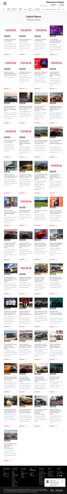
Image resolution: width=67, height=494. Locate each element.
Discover (54, 9)
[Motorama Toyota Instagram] (60, 475)
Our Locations (45, 5)
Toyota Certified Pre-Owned (42, 483)
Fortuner (14, 480)
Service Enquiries (50, 473)
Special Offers (20, 9)
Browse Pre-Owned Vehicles (42, 472)
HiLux (22, 471)
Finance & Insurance (37, 9)
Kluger (13, 484)
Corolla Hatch (6, 473)
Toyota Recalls (51, 476)
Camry (4, 474)
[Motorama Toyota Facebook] (58, 475)
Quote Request (42, 481)
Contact (59, 9)
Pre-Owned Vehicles (14, 9)
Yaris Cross (14, 481)
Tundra (22, 474)
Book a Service (51, 471)
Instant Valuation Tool (42, 479)
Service (25, 9)
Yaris (4, 471)
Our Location (60, 471)
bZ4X (13, 473)
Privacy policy (59, 490)
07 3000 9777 (53, 5)
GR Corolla (32, 475)
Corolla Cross (15, 482)
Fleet (44, 9)
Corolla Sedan (6, 476)
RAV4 (13, 471)
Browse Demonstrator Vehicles (42, 476)
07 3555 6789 (61, 5)
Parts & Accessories (31, 9)
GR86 (31, 474)
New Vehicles (8, 9)
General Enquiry (60, 473)
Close (52, 490)
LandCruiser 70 (24, 473)
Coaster (22, 477)
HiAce (22, 476)
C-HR (13, 478)
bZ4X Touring (15, 474)
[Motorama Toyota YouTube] (62, 475)
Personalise (48, 9)
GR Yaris (32, 473)
